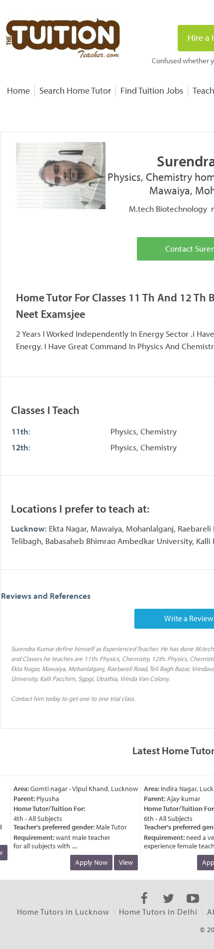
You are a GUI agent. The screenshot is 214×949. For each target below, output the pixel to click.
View (123, 862)
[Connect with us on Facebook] (144, 907)
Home (18, 90)
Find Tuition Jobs (151, 90)
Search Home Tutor (75, 90)
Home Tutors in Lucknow (63, 912)
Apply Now (88, 862)
